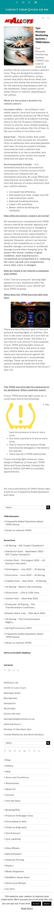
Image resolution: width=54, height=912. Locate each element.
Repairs (10, 865)
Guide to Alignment (16, 827)
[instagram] (10, 751)
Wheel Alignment (15, 871)
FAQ (8, 771)
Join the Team (13, 800)
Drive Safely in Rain (16, 821)
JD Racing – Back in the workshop (24, 586)
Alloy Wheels (13, 848)
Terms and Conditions (17, 777)
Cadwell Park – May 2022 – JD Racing (26, 581)
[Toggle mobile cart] (43, 18)
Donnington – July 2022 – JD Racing (25, 569)
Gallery (10, 765)
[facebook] (5, 751)
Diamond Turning (15, 859)
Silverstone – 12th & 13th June (22, 592)
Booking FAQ (13, 810)
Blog (8, 760)
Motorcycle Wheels (16, 883)
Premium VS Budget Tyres (19, 815)
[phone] (39, 751)
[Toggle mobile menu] (48, 18)
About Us (11, 789)
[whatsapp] (29, 751)
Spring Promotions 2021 (19, 628)
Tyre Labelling (13, 839)
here (11, 495)
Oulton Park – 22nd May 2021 (22, 598)
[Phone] (18, 670)
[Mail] (14, 670)
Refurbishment (14, 854)
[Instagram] (9, 670)
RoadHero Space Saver (18, 877)
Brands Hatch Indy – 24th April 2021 (25, 613)
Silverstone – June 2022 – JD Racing (25, 575)
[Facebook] (5, 670)
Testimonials (12, 783)
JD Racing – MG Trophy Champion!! (25, 545)
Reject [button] (47, 904)
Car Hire (10, 889)
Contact (10, 795)
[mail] (34, 751)
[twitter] (15, 751)
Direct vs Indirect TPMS (18, 530)
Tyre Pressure (13, 833)
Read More (27, 908)
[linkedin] (25, 751)
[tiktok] (20, 751)
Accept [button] (36, 904)
